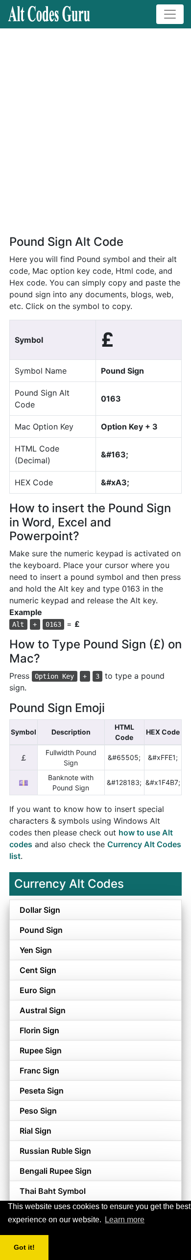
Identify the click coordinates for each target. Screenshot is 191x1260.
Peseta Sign (42, 1090)
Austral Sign (43, 1010)
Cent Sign (38, 970)
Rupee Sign (41, 1050)
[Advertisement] (95, 128)
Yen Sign (36, 950)
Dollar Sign (40, 910)
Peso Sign (38, 1111)
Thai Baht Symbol (53, 1191)
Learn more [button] (124, 1219)
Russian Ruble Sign (55, 1151)
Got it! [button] (24, 1247)
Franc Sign (39, 1070)
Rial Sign (35, 1131)
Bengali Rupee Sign (56, 1171)
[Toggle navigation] (170, 14)
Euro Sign (38, 990)
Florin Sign (39, 1030)
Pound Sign (41, 930)
